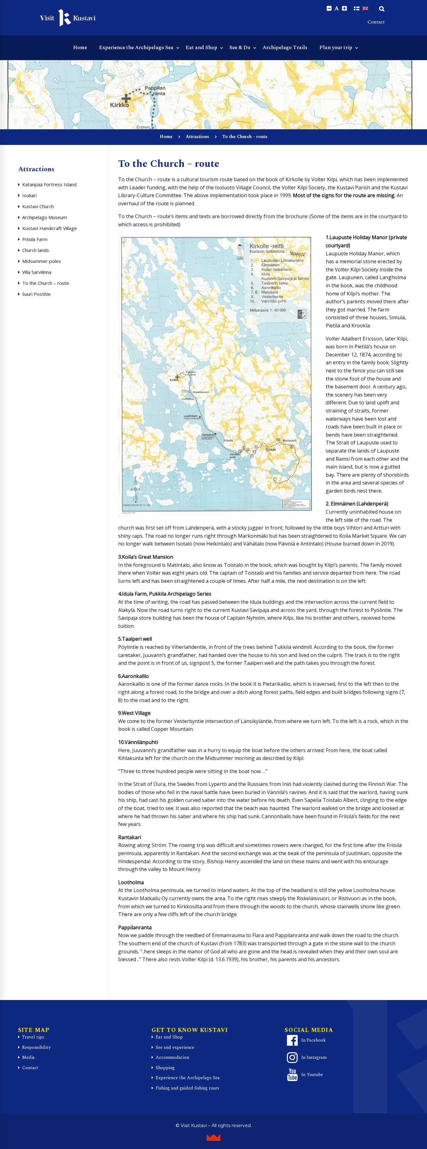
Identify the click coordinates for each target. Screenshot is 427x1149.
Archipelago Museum (44, 217)
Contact (376, 22)
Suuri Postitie (36, 294)
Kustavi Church (38, 206)
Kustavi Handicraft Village (49, 228)
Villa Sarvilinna (36, 272)
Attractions (197, 136)
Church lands (35, 250)
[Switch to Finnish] (356, 8)
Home (166, 136)
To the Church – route (45, 283)
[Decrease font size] (329, 9)
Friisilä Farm (35, 239)
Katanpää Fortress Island (49, 184)
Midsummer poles (41, 261)
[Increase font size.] (344, 9)
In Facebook (313, 1040)
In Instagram (314, 1057)
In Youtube (312, 1074)
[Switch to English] (365, 8)
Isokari (29, 195)
